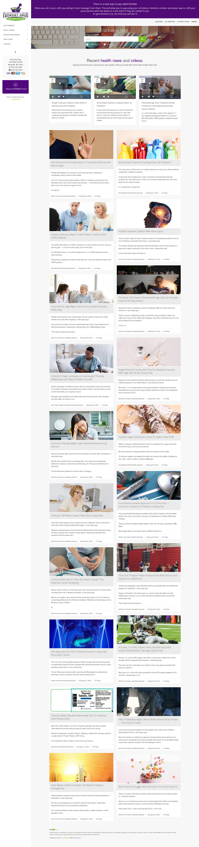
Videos (109, 44)
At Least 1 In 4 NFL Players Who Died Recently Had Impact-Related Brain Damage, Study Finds (145, 649)
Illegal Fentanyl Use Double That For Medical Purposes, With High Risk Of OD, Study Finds (147, 371)
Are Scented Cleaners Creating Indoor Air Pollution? (145, 162)
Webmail (194, 21)
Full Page (98, 196)
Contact (7, 44)
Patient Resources (12, 35)
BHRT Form (8, 39)
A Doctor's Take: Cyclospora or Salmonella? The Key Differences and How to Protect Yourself (77, 378)
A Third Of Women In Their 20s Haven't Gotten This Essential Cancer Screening (77, 581)
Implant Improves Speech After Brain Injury (141, 231)
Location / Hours (183, 21)
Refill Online (9, 30)
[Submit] (142, 39)
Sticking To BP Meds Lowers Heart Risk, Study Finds (77, 515)
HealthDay (64, 838)
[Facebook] (15, 52)
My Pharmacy (9, 25)
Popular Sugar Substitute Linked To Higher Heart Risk (146, 436)
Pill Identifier (170, 21)
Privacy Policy (15, 99)
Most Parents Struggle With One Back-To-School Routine (148, 786)
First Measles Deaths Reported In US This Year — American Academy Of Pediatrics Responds (144, 505)
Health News (95, 44)
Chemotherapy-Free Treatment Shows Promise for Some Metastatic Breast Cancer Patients (158, 106)
